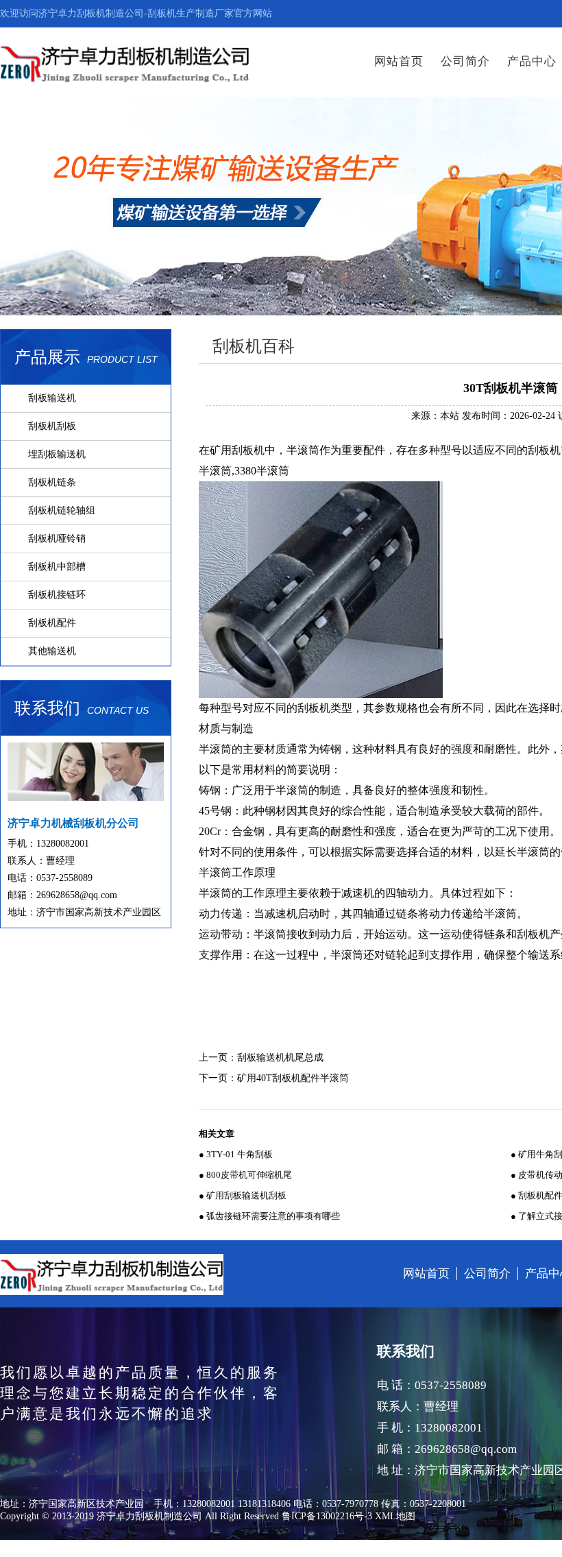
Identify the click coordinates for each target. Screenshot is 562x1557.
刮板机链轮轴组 (61, 510)
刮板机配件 (52, 623)
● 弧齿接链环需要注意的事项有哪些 (269, 1216)
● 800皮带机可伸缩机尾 (245, 1175)
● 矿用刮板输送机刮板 (242, 1195)
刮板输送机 (52, 398)
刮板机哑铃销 (57, 538)
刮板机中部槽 (57, 567)
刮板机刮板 (52, 426)
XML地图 (395, 1516)
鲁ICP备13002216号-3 (327, 1516)
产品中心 (532, 61)
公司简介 (465, 61)
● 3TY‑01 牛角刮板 (236, 1154)
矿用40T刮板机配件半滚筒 (293, 1078)
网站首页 (399, 61)
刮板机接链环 (57, 595)
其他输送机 (52, 651)
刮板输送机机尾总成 (280, 1057)
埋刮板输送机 (57, 454)
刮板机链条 (52, 482)
